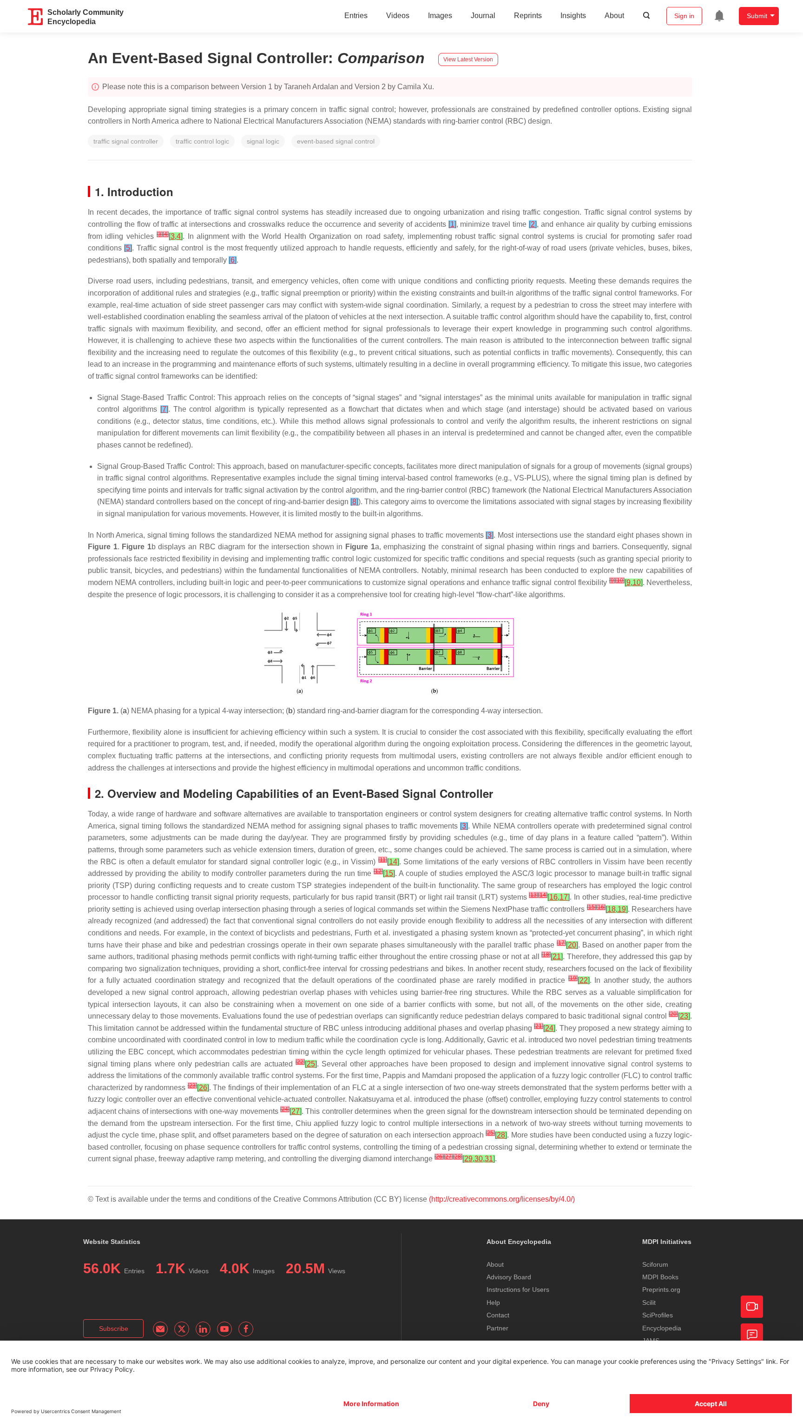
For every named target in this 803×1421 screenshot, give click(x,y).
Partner (497, 1328)
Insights (573, 16)
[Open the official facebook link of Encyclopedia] (245, 1329)
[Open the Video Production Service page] (752, 1307)
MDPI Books (660, 1277)
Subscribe (113, 1328)
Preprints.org (661, 1289)
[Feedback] (752, 1334)
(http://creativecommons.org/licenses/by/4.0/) (502, 1199)
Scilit (649, 1302)
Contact (498, 1315)
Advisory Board (509, 1277)
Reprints (528, 16)
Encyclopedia (661, 1328)
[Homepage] (35, 16)
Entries (356, 16)
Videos (397, 16)
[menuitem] (719, 16)
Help (493, 1302)
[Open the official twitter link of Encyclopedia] (181, 1329)
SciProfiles (657, 1315)
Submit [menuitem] (757, 16)
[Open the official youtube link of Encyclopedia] (224, 1329)
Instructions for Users (518, 1289)
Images (440, 16)
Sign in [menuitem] (684, 16)
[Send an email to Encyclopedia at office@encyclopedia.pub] (160, 1329)
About (614, 16)
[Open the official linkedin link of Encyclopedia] (203, 1329)
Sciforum (655, 1264)
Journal (483, 16)
